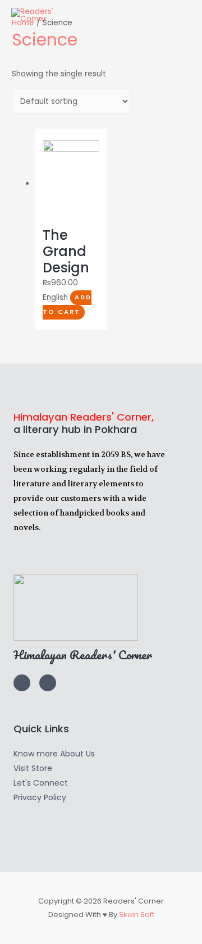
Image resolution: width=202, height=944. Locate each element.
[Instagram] (21, 682)
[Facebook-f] (47, 682)
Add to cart (67, 305)
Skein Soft (136, 914)
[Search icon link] (179, 15)
